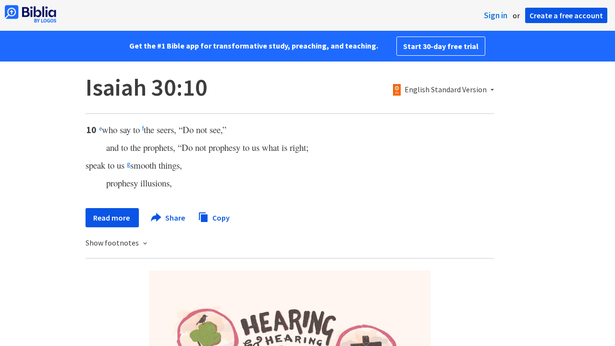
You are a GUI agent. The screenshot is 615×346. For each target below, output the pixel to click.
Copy (220, 217)
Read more (112, 217)
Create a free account (566, 15)
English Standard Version (446, 90)
